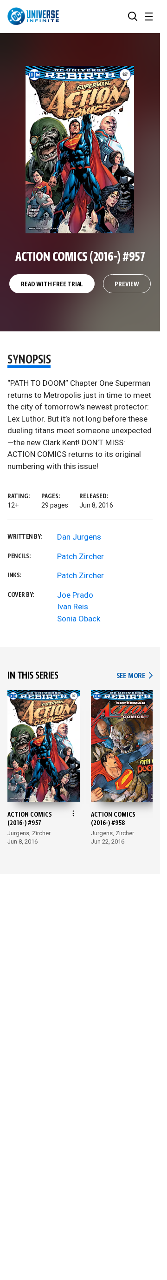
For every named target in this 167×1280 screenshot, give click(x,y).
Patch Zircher (80, 556)
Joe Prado (75, 595)
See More (134, 676)
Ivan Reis (72, 606)
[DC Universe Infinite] (33, 16)
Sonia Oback (78, 618)
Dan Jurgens (79, 536)
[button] (132, 16)
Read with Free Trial (52, 284)
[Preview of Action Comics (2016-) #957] (80, 149)
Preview (127, 284)
